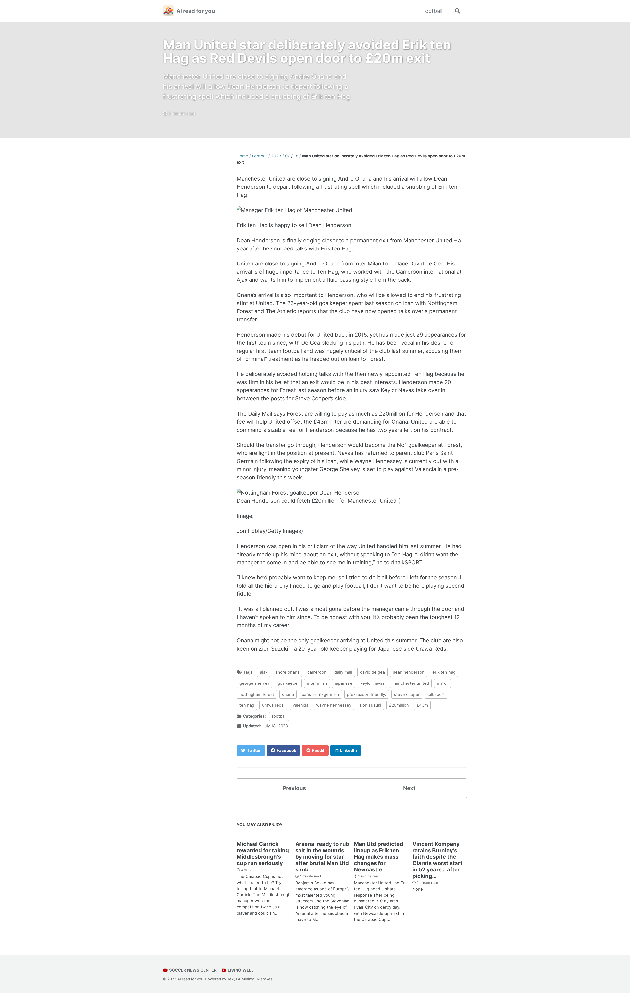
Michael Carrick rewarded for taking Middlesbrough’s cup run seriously (263, 853)
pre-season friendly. (366, 694)
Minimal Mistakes (257, 979)
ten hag (246, 705)
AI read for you (195, 11)
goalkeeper (288, 683)
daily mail (343, 672)
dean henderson (409, 672)
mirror (442, 683)
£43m (422, 705)
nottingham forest (256, 694)
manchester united (411, 683)
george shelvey (254, 683)
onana (288, 694)
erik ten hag (444, 672)
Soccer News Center (192, 970)
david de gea (372, 672)
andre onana (287, 672)
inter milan (317, 683)
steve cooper (407, 694)
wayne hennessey (333, 705)
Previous (294, 788)
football (279, 716)
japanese (343, 683)
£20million (399, 705)
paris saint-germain (320, 694)
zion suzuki (370, 705)
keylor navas (372, 683)
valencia (300, 705)
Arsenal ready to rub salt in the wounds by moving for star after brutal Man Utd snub (322, 857)
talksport (436, 694)
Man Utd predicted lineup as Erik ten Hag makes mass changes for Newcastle (378, 857)
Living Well (240, 970)
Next (409, 788)
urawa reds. (273, 705)
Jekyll (232, 979)
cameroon (317, 672)
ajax (264, 672)
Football (432, 11)
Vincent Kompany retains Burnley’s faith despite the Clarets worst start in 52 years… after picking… (437, 860)
